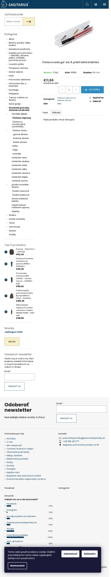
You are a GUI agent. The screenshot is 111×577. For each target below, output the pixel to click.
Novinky (10, 465)
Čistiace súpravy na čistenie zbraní (66, 99)
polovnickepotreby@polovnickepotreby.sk (84, 438)
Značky (12, 234)
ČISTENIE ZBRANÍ (19, 114)
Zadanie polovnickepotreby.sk (22, 522)
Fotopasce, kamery (18, 68)
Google (10, 528)
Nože (11, 75)
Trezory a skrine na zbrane (18, 98)
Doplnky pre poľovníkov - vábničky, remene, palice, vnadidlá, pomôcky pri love (20, 57)
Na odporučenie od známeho (21, 516)
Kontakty (11, 438)
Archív (12, 341)
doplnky (16, 211)
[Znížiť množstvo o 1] (62, 89)
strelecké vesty (19, 157)
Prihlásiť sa (14, 386)
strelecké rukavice (21, 173)
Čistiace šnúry (19, 130)
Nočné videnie (16, 71)
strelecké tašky (19, 169)
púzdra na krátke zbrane (20, 186)
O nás (10, 441)
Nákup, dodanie (14, 455)
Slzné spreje (15, 103)
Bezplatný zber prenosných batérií (24, 475)
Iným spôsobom (15, 541)
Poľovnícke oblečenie (19, 79)
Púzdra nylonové (20, 191)
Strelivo (12, 215)
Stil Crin (96, 72)
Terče (12, 222)
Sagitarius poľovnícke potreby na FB (81, 444)
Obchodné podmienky (18, 452)
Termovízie (14, 226)
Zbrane (12, 230)
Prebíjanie (14, 93)
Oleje (15, 149)
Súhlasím (90, 553)
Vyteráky (16, 153)
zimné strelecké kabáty (20, 200)
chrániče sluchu (20, 180)
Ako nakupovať (14, 445)
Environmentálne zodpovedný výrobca (26, 479)
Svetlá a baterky (17, 219)
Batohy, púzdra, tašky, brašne (20, 44)
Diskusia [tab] (56, 112)
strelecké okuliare (20, 161)
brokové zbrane (21, 138)
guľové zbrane (20, 134)
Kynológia (13, 89)
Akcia (11, 39)
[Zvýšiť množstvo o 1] (76, 89)
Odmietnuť (70, 553)
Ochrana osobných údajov (20, 448)
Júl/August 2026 (13, 332)
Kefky (15, 145)
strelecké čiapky (20, 177)
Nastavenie (17, 565)
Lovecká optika (16, 64)
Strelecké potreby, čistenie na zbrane (19, 109)
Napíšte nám (13, 472)
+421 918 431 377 (71, 441)
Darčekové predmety (19, 49)
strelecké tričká (19, 165)
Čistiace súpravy (21, 117)
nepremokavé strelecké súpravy (20, 206)
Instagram (12, 510)
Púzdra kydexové (20, 194)
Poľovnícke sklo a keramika (17, 84)
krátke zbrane (20, 142)
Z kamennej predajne (17, 535)
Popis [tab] (45, 112)
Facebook (11, 503)
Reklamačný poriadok (17, 458)
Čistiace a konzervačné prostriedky (18, 124)
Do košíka (94, 89)
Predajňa (11, 468)
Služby (10, 462)
